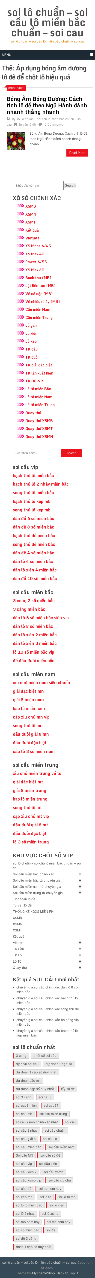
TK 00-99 (34, 381)
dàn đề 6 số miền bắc (33, 518)
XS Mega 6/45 (38, 246)
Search (70, 185)
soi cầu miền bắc (28, 1147)
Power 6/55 (36, 262)
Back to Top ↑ (68, 1273)
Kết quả (32, 230)
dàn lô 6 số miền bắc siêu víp (41, 617)
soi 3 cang (24, 1097)
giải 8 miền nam (28, 699)
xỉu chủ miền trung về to (37, 773)
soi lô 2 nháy (25, 1213)
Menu (6, 55)
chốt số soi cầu (45, 1055)
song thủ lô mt (27, 807)
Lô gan (31, 325)
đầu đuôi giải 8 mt (30, 824)
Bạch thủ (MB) (38, 278)
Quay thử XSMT (39, 429)
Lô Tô (17, 961)
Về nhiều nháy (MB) (42, 302)
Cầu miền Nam (37, 309)
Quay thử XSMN (39, 437)
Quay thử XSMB (39, 421)
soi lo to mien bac (29, 1205)
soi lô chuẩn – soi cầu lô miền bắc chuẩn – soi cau (47, 22)
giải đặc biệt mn (28, 691)
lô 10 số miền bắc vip (33, 652)
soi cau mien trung (53, 1114)
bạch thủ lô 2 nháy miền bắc (41, 483)
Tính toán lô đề (24, 899)
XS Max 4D (34, 254)
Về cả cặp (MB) (39, 294)
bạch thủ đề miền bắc (34, 535)
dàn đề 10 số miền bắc (35, 578)
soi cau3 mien (26, 1105)
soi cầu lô (50, 1139)
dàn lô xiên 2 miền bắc (35, 634)
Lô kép (31, 341)
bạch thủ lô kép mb (31, 501)
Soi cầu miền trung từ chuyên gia (38, 893)
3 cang (21, 1055)
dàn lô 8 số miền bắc (33, 626)
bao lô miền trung (30, 798)
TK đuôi (32, 357)
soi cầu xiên (48, 1164)
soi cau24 (51, 1105)
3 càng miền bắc (29, 609)
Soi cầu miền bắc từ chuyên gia (36, 880)
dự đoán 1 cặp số (59, 1064)
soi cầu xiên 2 (26, 1172)
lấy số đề (68, 1089)
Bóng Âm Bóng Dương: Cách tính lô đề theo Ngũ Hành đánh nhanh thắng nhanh (47, 105)
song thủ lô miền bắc (33, 492)
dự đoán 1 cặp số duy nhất (36, 1072)
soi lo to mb (67, 1197)
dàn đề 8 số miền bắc (33, 526)
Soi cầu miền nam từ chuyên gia (37, 886)
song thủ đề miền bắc (34, 544)
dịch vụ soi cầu (27, 1064)
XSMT (30, 222)
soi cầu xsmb (53, 1172)
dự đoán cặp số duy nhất (35, 1089)
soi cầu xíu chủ (59, 1180)
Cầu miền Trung (39, 317)
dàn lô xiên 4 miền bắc (35, 569)
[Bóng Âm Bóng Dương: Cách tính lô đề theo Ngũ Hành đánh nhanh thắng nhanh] (16, 140)
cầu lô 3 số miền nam (34, 751)
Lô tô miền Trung (40, 405)
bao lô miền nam (29, 708)
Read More (77, 152)
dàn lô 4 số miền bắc (33, 561)
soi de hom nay (50, 1188)
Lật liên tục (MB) (40, 286)
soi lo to (45, 1197)
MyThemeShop (43, 1273)
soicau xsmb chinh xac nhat (37, 1122)
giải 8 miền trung (29, 790)
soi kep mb (24, 1197)
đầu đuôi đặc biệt (30, 742)
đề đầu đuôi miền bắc (33, 660)
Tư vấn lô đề (27, 124)
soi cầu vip (24, 1164)
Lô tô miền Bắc (38, 389)
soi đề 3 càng (26, 1238)
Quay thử (33, 413)
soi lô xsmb (50, 1213)
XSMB (30, 206)
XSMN (30, 214)
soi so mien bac (27, 1230)
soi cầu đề (23, 1188)
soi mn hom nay (58, 1222)
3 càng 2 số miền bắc (34, 600)
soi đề (50, 1230)
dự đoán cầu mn (28, 1080)
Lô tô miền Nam (38, 397)
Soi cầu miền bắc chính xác (33, 874)
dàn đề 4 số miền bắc (33, 552)
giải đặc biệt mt (28, 781)
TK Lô (17, 955)
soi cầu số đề (50, 1155)
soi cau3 (45, 1097)
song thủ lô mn (28, 725)
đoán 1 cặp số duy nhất (33, 1247)
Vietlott (32, 238)
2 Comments (54, 124)
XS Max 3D (34, 270)
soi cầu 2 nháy (27, 1130)
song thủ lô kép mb (31, 509)
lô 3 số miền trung (31, 841)
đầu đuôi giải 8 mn (31, 734)
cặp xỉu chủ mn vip (31, 716)
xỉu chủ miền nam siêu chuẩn (41, 682)
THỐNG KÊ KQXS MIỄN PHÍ (33, 911)
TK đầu (31, 349)
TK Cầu (18, 949)
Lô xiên (31, 333)
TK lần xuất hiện (39, 373)
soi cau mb (24, 1114)
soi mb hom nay (28, 1222)
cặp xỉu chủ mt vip (31, 816)
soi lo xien (56, 1205)
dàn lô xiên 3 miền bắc (35, 643)
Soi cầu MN (24, 1155)
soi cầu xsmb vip (28, 1180)
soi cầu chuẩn (55, 1130)
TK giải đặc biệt (38, 365)
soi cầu (70, 1122)
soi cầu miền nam (61, 1147)
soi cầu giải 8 (26, 1139)
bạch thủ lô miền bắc (33, 475)
